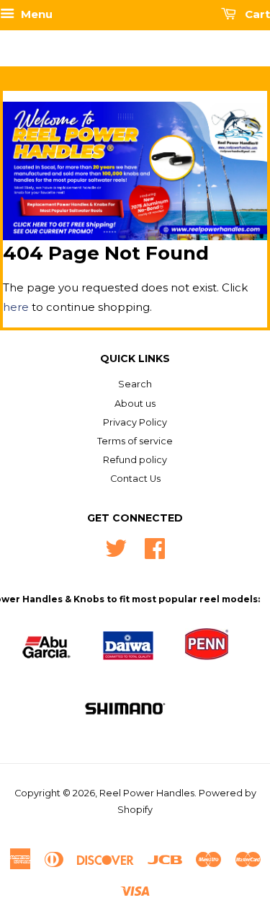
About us (135, 403)
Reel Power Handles (146, 793)
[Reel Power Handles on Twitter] (116, 547)
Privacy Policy (135, 422)
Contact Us (135, 478)
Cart (256, 14)
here (16, 307)
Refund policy (135, 459)
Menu (35, 14)
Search (135, 384)
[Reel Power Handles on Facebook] (155, 547)
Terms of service (135, 441)
